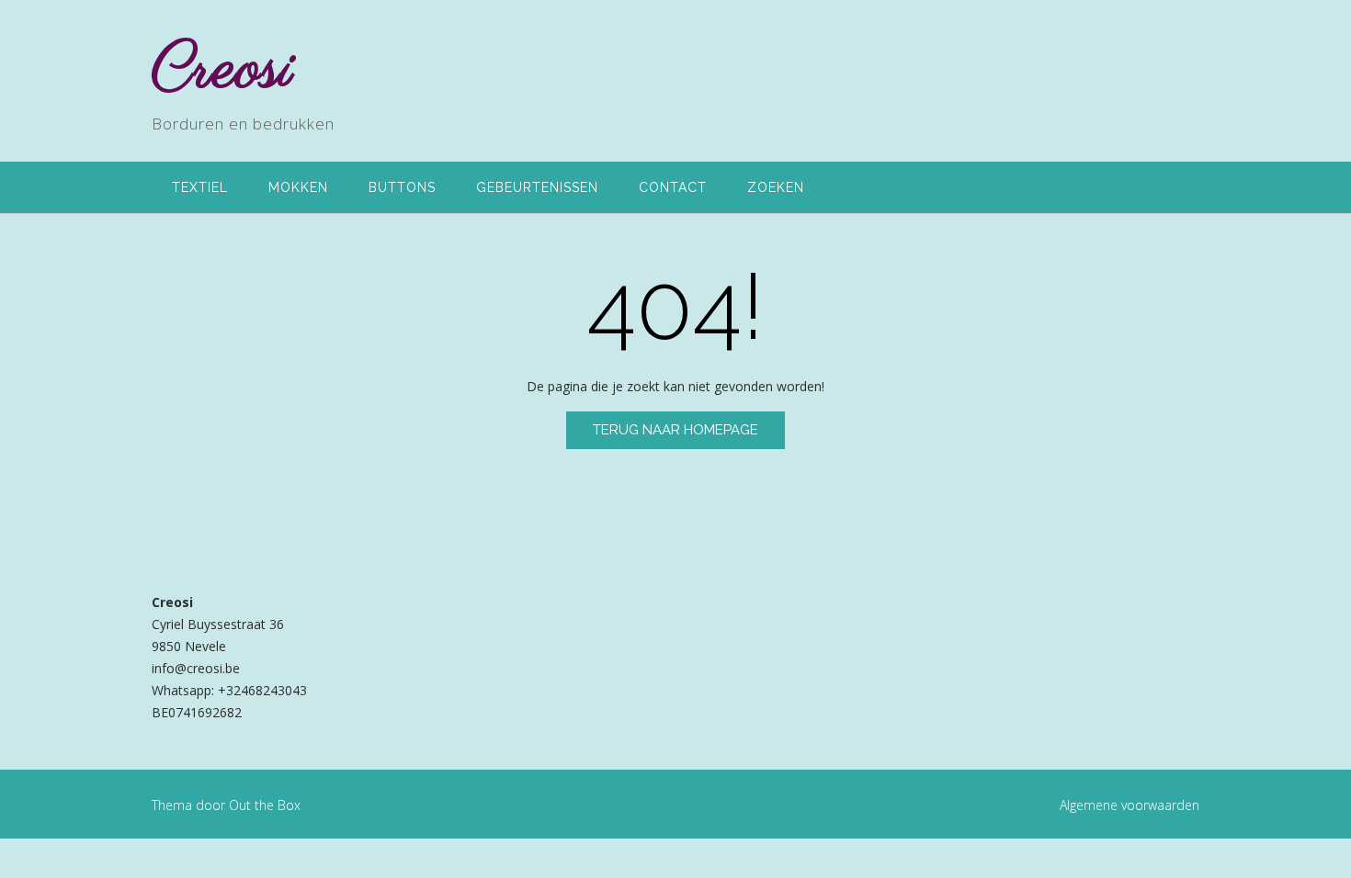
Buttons (402, 187)
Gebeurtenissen (537, 187)
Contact (673, 187)
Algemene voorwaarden (1129, 805)
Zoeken (775, 187)
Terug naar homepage (675, 430)
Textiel (200, 187)
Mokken (298, 187)
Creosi (223, 70)
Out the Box (265, 805)
